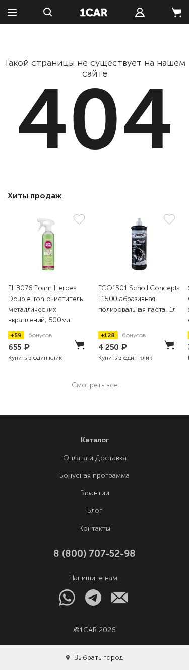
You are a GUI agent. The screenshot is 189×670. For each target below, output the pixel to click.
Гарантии (94, 493)
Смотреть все (95, 385)
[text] (140, 12)
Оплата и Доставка (95, 458)
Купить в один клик (35, 357)
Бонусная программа (94, 475)
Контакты (94, 528)
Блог (94, 510)
